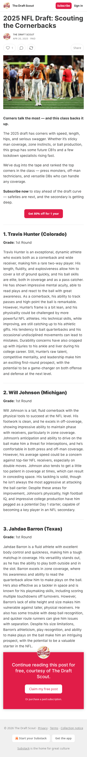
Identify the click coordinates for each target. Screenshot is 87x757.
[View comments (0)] (21, 48)
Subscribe (63, 6)
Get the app (63, 738)
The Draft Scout (23, 34)
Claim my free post (43, 689)
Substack (23, 748)
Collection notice (72, 728)
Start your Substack (33, 738)
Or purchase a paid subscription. (43, 699)
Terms (54, 728)
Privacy (43, 728)
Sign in (78, 6)
